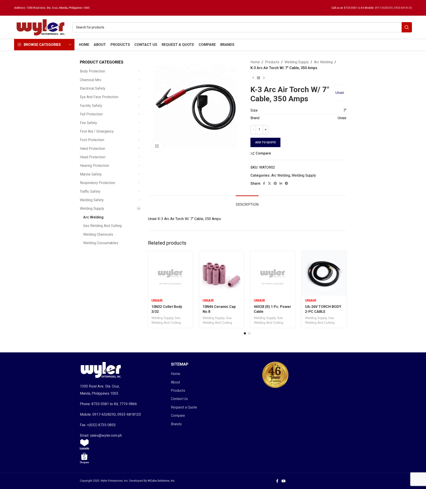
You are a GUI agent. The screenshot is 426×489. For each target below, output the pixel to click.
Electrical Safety (92, 88)
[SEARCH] (407, 27)
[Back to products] (258, 77)
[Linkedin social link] (281, 183)
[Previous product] (253, 77)
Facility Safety (91, 106)
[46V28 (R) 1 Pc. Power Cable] (272, 273)
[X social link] (269, 183)
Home (255, 62)
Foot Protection (92, 140)
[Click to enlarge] (157, 146)
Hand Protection (92, 148)
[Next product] (264, 77)
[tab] (247, 202)
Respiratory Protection (97, 183)
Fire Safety (88, 123)
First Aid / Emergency (97, 131)
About (175, 382)
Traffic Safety (90, 191)
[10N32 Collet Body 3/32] (170, 273)
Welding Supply (92, 208)
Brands (176, 424)
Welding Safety (92, 200)
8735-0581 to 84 (354, 7)
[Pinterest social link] (275, 183)
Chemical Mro (90, 80)
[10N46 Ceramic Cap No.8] (221, 273)
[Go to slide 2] (249, 333)
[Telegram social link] (286, 183)
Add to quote (265, 142)
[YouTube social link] (283, 481)
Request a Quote (184, 407)
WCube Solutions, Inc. (161, 480)
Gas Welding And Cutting (102, 226)
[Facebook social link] (264, 183)
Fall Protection (91, 114)
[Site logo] (41, 27)
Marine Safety (91, 174)
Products (272, 62)
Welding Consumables (100, 243)
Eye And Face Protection (99, 97)
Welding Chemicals (98, 234)
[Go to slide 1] (245, 333)
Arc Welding (93, 217)
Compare (178, 415)
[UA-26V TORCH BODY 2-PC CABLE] (324, 273)
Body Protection (92, 71)
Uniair (339, 93)
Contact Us (179, 399)
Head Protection (92, 157)
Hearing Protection (94, 165)
